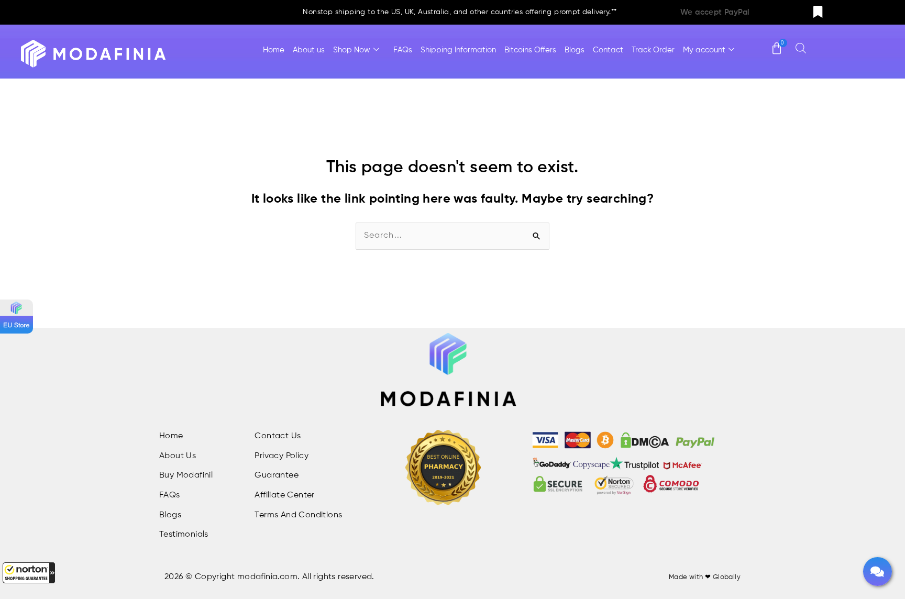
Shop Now (351, 50)
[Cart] (776, 43)
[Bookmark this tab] (818, 12)
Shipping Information (458, 50)
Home (273, 50)
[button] (29, 572)
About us (309, 50)
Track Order (653, 50)
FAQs (402, 50)
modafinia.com (267, 577)
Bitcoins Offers (530, 50)
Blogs (574, 50)
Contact (608, 50)
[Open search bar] (801, 48)
